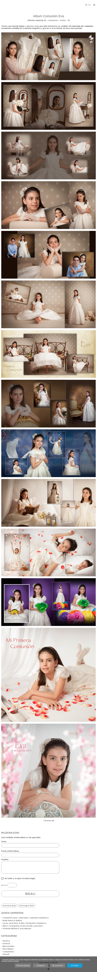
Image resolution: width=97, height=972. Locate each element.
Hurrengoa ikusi (26, 905)
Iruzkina (4, 859)
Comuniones (53, 20)
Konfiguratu (41, 965)
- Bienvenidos (7, 946)
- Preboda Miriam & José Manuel (16, 928)
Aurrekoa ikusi (9, 905)
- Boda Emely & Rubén (11, 920)
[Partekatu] (69, 20)
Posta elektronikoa (10, 851)
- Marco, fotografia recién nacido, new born (22, 926)
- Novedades (7, 949)
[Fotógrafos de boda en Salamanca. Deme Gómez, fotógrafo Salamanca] (2, 4)
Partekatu (48, 821)
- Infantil (5, 954)
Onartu (75, 965)
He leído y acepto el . (19, 878)
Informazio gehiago (23, 965)
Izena (3, 841)
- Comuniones (7, 951)
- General (5, 943)
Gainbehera (58, 965)
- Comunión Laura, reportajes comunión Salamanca (25, 917)
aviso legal (29, 878)
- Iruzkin (62, 20)
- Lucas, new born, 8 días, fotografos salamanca (23, 923)
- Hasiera (5, 941)
